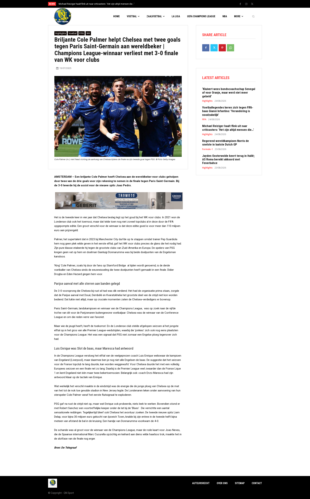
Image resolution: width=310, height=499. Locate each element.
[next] (167, 4)
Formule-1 (207, 149)
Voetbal (73, 33)
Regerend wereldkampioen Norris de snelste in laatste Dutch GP (93, 4)
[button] (253, 16)
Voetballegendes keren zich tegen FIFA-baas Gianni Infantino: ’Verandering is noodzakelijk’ (227, 111)
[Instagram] (246, 4)
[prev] (161, 4)
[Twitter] (252, 4)
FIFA (81, 33)
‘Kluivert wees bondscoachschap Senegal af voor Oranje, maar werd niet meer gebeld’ (228, 92)
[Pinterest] (222, 47)
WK (88, 33)
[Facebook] (240, 4)
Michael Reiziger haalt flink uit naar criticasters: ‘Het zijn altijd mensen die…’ (228, 127)
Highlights (60, 33)
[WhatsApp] (230, 47)
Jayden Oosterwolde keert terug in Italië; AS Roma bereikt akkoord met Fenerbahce (228, 159)
